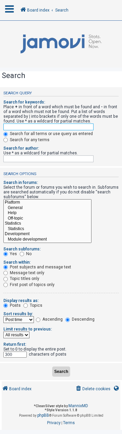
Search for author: (21, 148)
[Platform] (47, 202)
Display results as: (21, 300)
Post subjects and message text (40, 267)
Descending (83, 319)
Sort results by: (18, 314)
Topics (35, 305)
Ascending (52, 319)
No (28, 253)
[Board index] (61, 44)
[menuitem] (92, 389)
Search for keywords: (24, 102)
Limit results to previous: (27, 329)
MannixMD (78, 405)
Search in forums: (20, 182)
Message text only (26, 272)
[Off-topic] (47, 218)
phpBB (43, 415)
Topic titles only (24, 278)
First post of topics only (32, 284)
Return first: (14, 344)
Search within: (16, 262)
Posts (15, 305)
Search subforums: (22, 249)
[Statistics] (47, 223)
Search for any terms (29, 139)
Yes (13, 253)
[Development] (47, 234)
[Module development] (47, 239)
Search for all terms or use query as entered (51, 133)
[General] (47, 208)
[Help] (47, 213)
